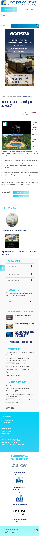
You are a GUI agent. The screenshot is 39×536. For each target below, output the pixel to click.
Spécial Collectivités (6, 431)
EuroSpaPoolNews (6, 428)
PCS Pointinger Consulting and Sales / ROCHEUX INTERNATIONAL (24, 334)
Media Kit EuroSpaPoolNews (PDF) (9, 442)
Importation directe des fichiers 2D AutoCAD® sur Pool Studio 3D (18, 253)
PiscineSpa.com (5, 433)
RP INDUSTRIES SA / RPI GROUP (25, 324)
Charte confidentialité (13, 532)
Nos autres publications (7, 420)
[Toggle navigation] (4, 15)
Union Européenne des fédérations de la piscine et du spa (19, 490)
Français (28, 9)
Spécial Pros (4, 430)
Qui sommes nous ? (6, 422)
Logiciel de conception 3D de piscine (13, 230)
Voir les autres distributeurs (21, 342)
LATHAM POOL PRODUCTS (23, 316)
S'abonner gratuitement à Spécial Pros (10, 439)
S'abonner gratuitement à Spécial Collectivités (12, 441)
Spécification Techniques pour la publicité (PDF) (13, 444)
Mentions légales (5, 532)
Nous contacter (5, 419)
